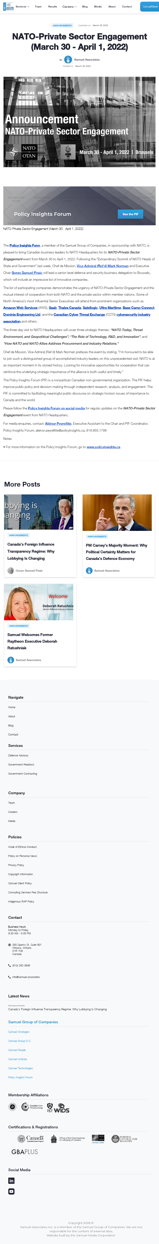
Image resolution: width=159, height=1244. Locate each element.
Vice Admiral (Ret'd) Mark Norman (103, 266)
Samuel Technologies (20, 1068)
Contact (13, 734)
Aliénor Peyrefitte (58, 424)
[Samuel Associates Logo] (8, 6)
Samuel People (17, 1050)
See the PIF (130, 214)
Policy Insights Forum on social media (56, 408)
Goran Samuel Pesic (27, 273)
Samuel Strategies (18, 1031)
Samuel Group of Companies (33, 1022)
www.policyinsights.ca (103, 447)
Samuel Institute (17, 1059)
